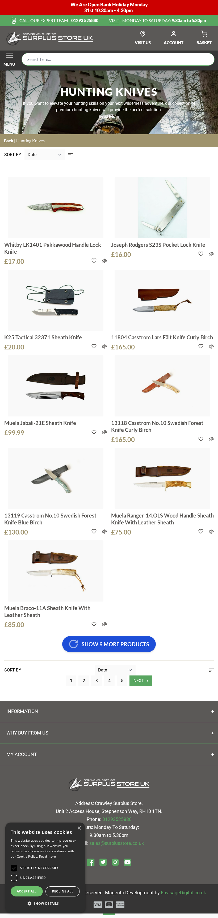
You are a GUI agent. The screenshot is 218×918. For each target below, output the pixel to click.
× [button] (79, 828)
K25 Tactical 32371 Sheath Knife (43, 337)
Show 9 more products (115, 644)
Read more (47, 856)
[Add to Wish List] (94, 260)
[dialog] (45, 868)
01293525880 (117, 819)
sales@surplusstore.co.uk (116, 843)
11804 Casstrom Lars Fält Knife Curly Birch (162, 337)
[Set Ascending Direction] (70, 154)
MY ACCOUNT (21, 754)
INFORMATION (22, 711)
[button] (45, 903)
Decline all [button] (62, 891)
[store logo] (49, 38)
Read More (109, 116)
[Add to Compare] (104, 260)
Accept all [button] (27, 891)
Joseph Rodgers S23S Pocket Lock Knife (158, 244)
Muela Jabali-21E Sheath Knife (40, 423)
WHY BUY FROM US (27, 733)
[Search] (206, 59)
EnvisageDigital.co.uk (183, 892)
